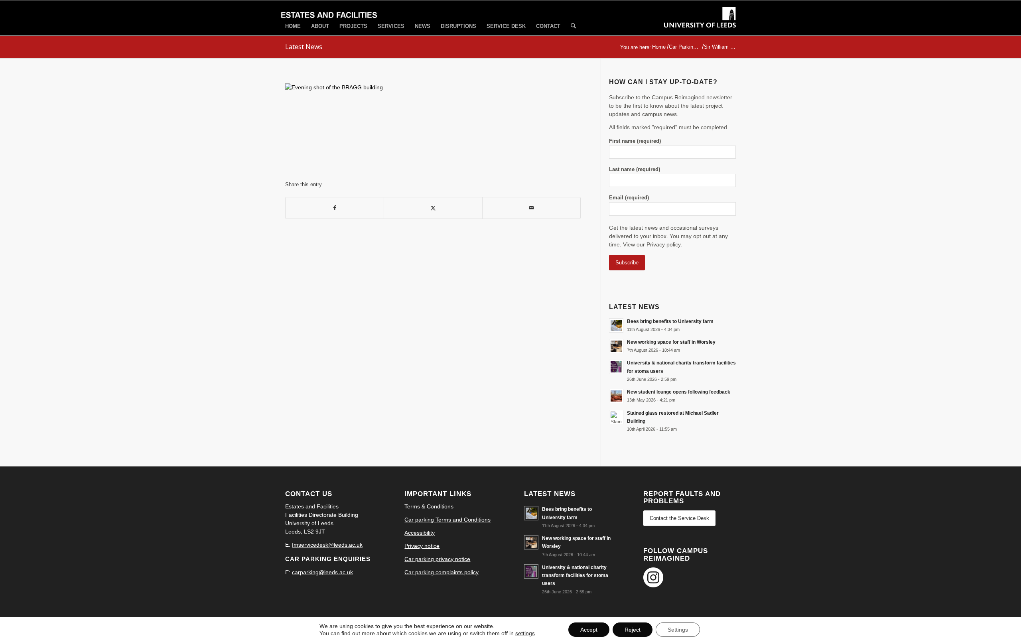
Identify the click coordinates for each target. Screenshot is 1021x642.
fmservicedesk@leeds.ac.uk (327, 545)
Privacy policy (663, 244)
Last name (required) (634, 169)
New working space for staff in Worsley (671, 342)
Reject (633, 629)
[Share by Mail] (531, 208)
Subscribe (627, 263)
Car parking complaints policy (441, 572)
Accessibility (419, 533)
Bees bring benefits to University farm (670, 321)
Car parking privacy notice (437, 559)
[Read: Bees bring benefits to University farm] (616, 325)
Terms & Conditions (428, 506)
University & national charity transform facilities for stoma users (575, 575)
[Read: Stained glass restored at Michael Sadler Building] (616, 417)
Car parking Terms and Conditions (447, 519)
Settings (678, 629)
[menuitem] (293, 26)
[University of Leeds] (700, 24)
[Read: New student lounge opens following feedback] (616, 396)
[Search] (573, 26)
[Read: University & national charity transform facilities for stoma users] (616, 367)
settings (525, 633)
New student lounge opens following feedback (678, 392)
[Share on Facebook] (335, 208)
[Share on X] (433, 208)
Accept (588, 629)
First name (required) (635, 141)
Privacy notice (422, 546)
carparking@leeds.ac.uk (322, 572)
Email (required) (629, 198)
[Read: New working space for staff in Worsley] (616, 346)
